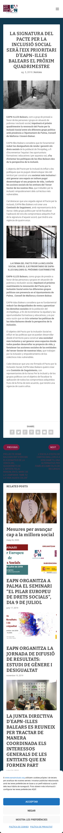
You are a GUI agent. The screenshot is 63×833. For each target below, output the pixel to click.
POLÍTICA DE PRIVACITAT (41, 827)
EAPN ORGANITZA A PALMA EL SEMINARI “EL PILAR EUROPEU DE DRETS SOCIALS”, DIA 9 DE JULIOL (29, 591)
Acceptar (32, 801)
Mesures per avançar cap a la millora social (30, 532)
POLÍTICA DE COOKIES (19, 827)
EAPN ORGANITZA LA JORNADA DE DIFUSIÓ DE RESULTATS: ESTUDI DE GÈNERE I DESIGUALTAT (30, 659)
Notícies (38, 72)
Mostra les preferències (31, 819)
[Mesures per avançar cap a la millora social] (31, 508)
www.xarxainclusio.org (15, 778)
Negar (31, 810)
